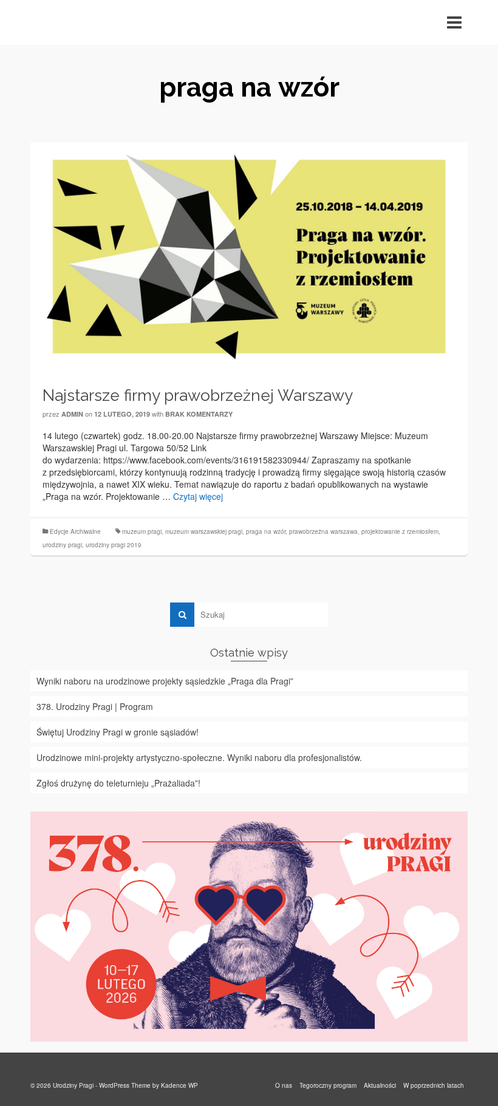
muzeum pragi (142, 531)
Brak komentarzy (199, 413)
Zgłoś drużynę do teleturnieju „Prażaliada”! (118, 783)
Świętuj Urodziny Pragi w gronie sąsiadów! (117, 732)
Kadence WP (179, 1085)
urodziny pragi (62, 545)
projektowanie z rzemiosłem (399, 531)
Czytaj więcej (198, 496)
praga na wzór (265, 531)
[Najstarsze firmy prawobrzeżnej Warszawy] (249, 255)
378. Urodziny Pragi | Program (94, 706)
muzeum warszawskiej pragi (203, 531)
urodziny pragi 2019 (114, 545)
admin (72, 413)
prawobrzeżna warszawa (323, 531)
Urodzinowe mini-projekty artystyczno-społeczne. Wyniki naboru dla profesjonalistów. (199, 757)
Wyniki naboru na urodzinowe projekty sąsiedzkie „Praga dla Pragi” (164, 681)
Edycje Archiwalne (75, 531)
